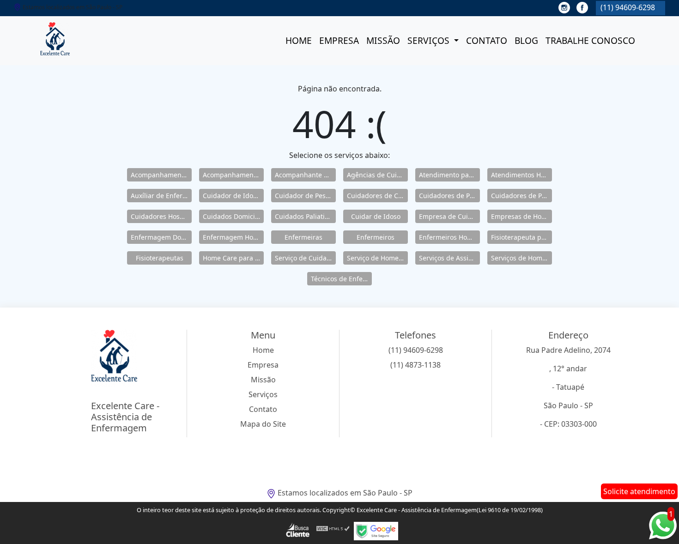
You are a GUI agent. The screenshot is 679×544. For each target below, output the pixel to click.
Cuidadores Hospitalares (161, 216)
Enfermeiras (303, 237)
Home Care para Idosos (233, 258)
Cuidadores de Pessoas (449, 195)
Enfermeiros (375, 237)
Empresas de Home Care (521, 216)
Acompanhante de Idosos (305, 174)
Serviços (429, 40)
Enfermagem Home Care (233, 237)
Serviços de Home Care (521, 258)
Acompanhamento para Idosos (233, 174)
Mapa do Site (263, 424)
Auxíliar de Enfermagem (161, 195)
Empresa (339, 40)
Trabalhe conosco (590, 40)
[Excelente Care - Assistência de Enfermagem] (55, 40)
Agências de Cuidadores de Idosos (377, 174)
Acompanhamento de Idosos (161, 174)
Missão (383, 40)
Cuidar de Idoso (375, 216)
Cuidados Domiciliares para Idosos (233, 216)
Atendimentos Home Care (521, 174)
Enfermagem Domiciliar (161, 237)
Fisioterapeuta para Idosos (521, 237)
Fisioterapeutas (159, 258)
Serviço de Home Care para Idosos (377, 258)
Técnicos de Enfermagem (341, 278)
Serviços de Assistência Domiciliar (449, 258)
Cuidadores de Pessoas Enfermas (521, 195)
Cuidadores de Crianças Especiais (377, 195)
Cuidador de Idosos (233, 195)
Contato (486, 40)
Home (298, 40)
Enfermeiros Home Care (449, 237)
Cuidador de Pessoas (305, 195)
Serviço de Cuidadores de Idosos (305, 258)
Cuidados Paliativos (305, 216)
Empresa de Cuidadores (449, 216)
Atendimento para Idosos (449, 174)
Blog (526, 40)
